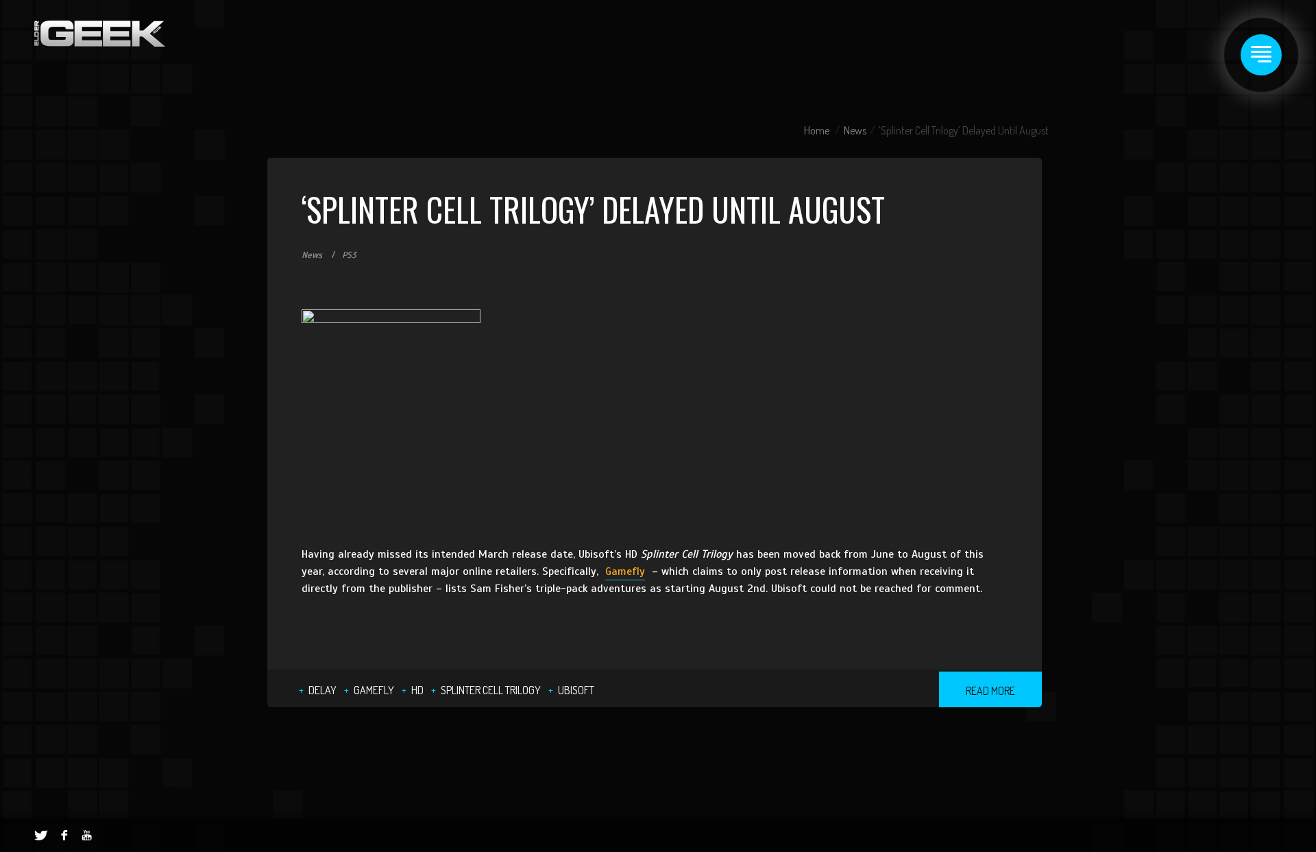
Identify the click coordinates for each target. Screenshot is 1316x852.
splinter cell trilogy (491, 690)
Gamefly (625, 571)
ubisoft (576, 690)
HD (417, 690)
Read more (990, 691)
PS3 (349, 255)
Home (816, 130)
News (855, 130)
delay (322, 690)
